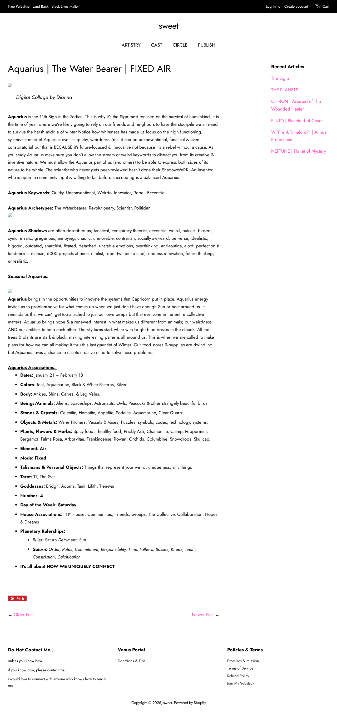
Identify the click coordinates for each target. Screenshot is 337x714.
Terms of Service (240, 668)
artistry (131, 45)
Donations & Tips (131, 660)
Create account (296, 6)
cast (156, 45)
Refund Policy (238, 675)
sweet (169, 26)
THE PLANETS (284, 90)
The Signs (280, 78)
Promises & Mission (243, 660)
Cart (326, 6)
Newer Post (203, 614)
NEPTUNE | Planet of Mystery (298, 151)
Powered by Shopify (190, 702)
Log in (271, 6)
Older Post (23, 614)
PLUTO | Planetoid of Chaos (297, 120)
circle (180, 45)
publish (206, 45)
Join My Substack (240, 683)
